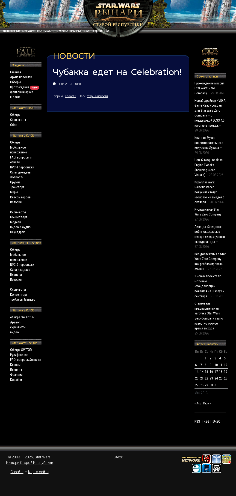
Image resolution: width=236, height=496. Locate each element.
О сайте (15, 97)
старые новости (97, 96)
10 (216, 365)
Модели (15, 222)
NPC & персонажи (22, 167)
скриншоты (18, 327)
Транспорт (17, 187)
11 (220, 365)
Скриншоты (18, 120)
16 (211, 372)
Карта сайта (38, 472)
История (16, 202)
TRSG (205, 422)
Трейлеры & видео (22, 300)
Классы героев (20, 197)
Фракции (16, 375)
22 (206, 378)
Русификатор (19, 355)
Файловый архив (21, 92)
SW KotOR (63, 31)
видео (14, 332)
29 (206, 385)
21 (202, 378)
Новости (70, 96)
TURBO (215, 422)
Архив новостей (21, 77)
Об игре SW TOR (21, 350)
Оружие (15, 182)
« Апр (198, 403)
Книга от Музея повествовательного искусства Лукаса (209, 143)
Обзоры (15, 82)
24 (216, 378)
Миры (14, 192)
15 (206, 372)
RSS (197, 422)
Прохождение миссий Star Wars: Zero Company (209, 88)
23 (211, 378)
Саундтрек (17, 232)
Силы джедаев (20, 172)
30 (211, 385)
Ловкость (17, 177)
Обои (13, 125)
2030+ (49, 31)
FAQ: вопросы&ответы (25, 360)
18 (220, 372)
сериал (98, 31)
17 (216, 372)
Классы (15, 365)
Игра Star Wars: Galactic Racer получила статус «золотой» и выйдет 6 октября (209, 192)
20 (196, 378)
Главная (15, 72)
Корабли (16, 380)
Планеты (16, 275)
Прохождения (24, 87)
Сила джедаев (20, 270)
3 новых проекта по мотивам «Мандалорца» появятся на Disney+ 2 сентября (209, 286)
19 (225, 372)
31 (216, 385)
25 (220, 378)
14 (202, 372)
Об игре (15, 115)
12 (225, 365)
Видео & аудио (20, 227)
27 (196, 385)
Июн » (207, 403)
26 (225, 378)
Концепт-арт (18, 217)
